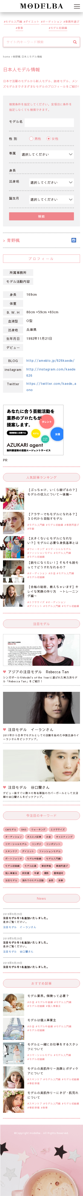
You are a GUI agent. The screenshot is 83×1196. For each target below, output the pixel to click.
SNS (23, 829)
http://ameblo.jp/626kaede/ (50, 360)
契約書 (25, 873)
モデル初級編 (59, 27)
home (6, 56)
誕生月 (14, 198)
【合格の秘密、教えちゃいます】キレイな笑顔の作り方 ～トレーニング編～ (53, 591)
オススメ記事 (34, 836)
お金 (53, 573)
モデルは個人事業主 (41, 1020)
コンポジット (53, 844)
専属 (12, 153)
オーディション (52, 21)
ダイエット (32, 21)
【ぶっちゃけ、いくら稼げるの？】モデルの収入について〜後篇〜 (53, 492)
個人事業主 (11, 873)
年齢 (31, 528)
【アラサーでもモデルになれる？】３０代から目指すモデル (53, 516)
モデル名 (16, 121)
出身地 (14, 181)
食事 (20, 27)
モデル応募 (30, 865)
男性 (37, 138)
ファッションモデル (41, 552)
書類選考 (58, 873)
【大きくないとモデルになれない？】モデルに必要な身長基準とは (53, 540)
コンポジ (36, 844)
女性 (55, 138)
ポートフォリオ (13, 858)
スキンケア (11, 851)
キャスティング (64, 836)
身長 (12, 170)
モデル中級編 (34, 858)
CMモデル (10, 829)
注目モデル (11, 880)
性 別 (13, 138)
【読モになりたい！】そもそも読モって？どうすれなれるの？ (53, 564)
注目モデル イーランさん (19, 927)
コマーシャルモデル (59, 549)
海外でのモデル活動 (33, 880)
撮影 (46, 873)
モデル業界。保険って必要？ (48, 996)
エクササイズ (37, 602)
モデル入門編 (13, 21)
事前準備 (46, 865)
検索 (41, 216)
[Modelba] (41, 6)
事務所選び (72, 21)
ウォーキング (37, 549)
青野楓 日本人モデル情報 (27, 56)
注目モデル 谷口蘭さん (18, 951)
